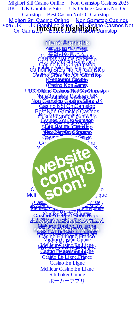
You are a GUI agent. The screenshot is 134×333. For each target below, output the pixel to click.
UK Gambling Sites (42, 8)
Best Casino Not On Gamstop (78, 14)
